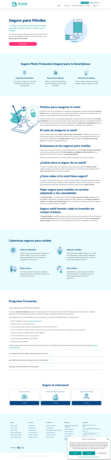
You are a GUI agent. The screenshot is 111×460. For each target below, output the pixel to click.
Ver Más (24, 403)
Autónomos (75, 5)
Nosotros (95, 5)
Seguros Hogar (14, 430)
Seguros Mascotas (33, 432)
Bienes (59, 5)
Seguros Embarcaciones (16, 437)
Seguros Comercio (50, 437)
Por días (88, 5)
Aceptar (75, 453)
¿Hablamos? (23, 44)
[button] (108, 439)
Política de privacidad (88, 456)
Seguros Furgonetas (51, 434)
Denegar (88, 453)
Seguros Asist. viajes (33, 437)
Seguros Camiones (50, 432)
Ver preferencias (102, 453)
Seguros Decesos (32, 430)
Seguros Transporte (50, 425)
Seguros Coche (14, 425)
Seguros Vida (32, 425)
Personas (66, 5)
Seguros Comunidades (16, 432)
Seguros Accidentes (33, 434)
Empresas (81, 5)
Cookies (80, 456)
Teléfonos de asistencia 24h (89, 435)
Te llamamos (85, 2)
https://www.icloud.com (35, 321)
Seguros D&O (68, 436)
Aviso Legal (96, 456)
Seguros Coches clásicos (16, 434)
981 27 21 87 (93, 3)
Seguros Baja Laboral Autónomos (54, 430)
